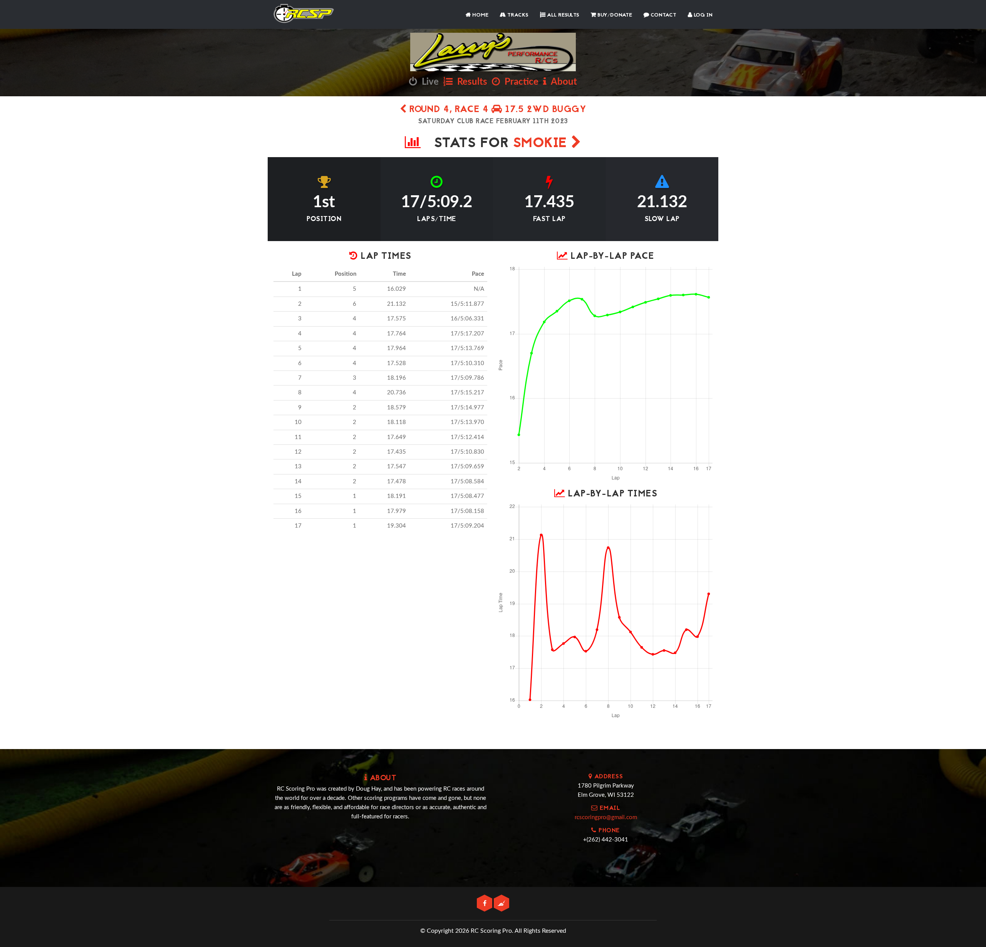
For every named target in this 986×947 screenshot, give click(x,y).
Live (428, 82)
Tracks (517, 15)
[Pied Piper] (501, 904)
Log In (702, 15)
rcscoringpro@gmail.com (606, 817)
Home (479, 15)
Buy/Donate (614, 15)
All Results (562, 15)
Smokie (542, 143)
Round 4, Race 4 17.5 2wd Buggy (496, 110)
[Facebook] (485, 904)
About (562, 82)
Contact (662, 15)
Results (470, 82)
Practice (519, 82)
